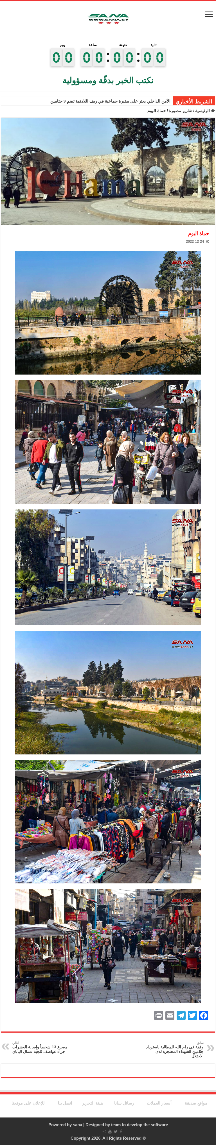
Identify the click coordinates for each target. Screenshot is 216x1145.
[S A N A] (108, 19)
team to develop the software (139, 1124)
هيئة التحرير (92, 1103)
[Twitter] (115, 1131)
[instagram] (104, 1131)
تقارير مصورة (180, 110)
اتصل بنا (65, 1103)
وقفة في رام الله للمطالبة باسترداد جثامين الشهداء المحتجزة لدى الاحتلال (175, 1049)
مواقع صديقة (196, 1103)
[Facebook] (121, 1131)
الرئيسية (203, 110)
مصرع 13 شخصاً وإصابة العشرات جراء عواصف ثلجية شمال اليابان (40, 1047)
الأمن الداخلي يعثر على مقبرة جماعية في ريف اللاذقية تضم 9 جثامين (110, 101)
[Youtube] (110, 1131)
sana (77, 1124)
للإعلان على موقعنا (28, 1103)
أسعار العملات (159, 1103)
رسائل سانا (124, 1103)
